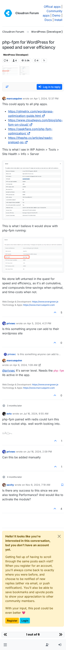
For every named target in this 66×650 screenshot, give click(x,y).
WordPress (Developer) (15, 54)
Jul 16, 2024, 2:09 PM (39, 451)
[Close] (59, 536)
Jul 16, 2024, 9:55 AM (35, 413)
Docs (48, 20)
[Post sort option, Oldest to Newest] (7, 87)
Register (12, 620)
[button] (5, 645)
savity (10, 484)
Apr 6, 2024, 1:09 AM (25, 365)
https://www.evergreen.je (45, 301)
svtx (9, 413)
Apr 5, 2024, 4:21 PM (39, 323)
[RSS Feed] (44, 60)
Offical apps (52, 6)
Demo (56, 15)
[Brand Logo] (8, 13)
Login (24, 620)
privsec (11, 323)
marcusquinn (14, 98)
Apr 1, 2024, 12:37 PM (46, 98)
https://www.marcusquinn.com (39, 305)
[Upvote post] (55, 312)
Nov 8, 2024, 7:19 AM (38, 484)
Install (58, 20)
